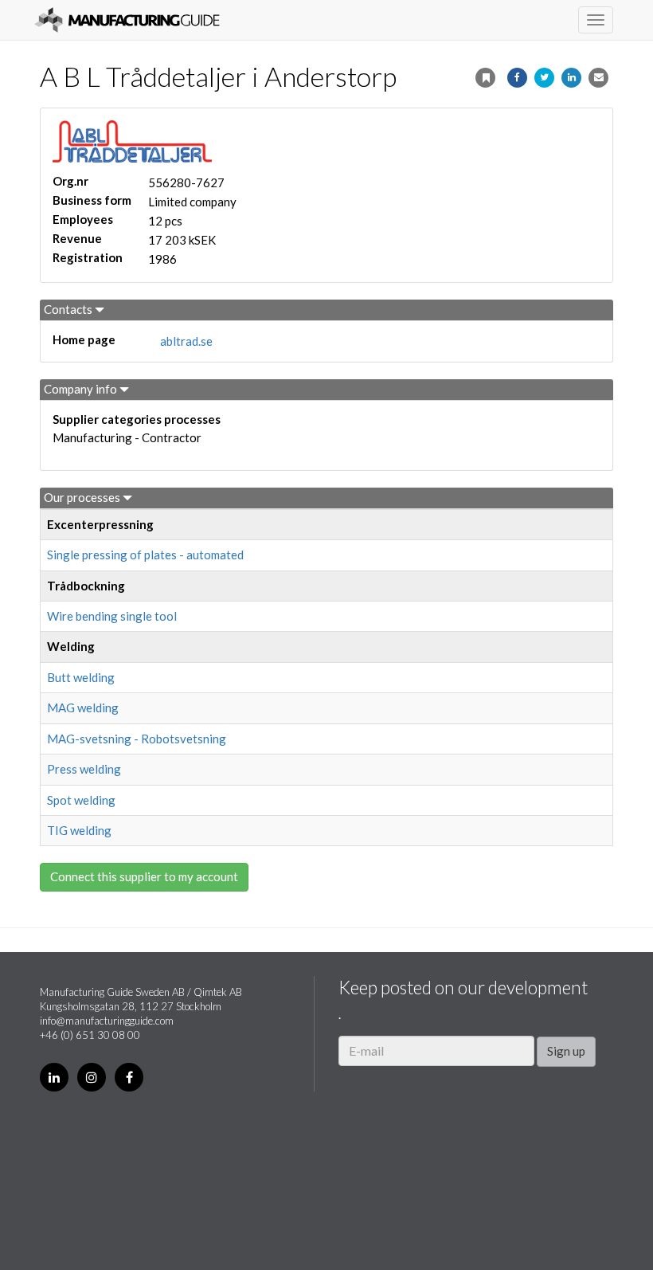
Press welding (84, 769)
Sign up (566, 1051)
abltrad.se (186, 341)
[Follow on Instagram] (91, 1077)
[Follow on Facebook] (129, 1077)
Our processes (83, 497)
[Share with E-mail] (598, 78)
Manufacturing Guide (127, 20)
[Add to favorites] (485, 78)
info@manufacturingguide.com (107, 1020)
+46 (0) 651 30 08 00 (90, 1035)
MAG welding (83, 707)
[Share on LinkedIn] (571, 78)
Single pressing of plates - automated (145, 554)
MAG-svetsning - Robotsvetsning (136, 738)
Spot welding (81, 800)
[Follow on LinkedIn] (54, 1077)
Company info (81, 389)
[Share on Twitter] (544, 78)
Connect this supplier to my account (144, 876)
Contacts (69, 309)
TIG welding (79, 830)
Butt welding (81, 677)
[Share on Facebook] (517, 78)
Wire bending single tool (112, 616)
